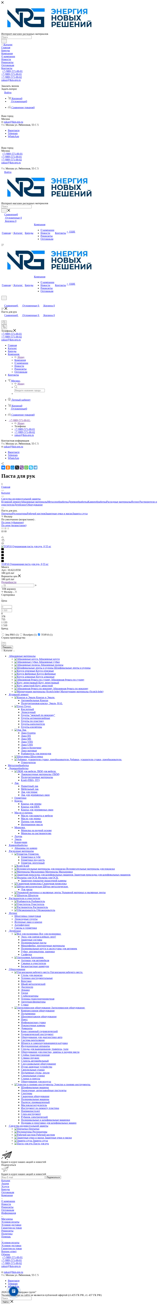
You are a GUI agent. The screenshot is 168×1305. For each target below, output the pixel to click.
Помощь (6, 1236)
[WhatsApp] (26, 467)
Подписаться (53, 1177)
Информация (8, 1213)
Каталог (5, 1180)
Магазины (7, 1219)
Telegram (13, 133)
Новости (6, 1204)
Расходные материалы (118, 501)
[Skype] (31, 467)
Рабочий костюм (36, 513)
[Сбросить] (3, 644)
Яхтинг (135, 501)
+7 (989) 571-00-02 (11, 77)
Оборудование (34, 504)
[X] (17, 467)
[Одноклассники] (8, 467)
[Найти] (4, 41)
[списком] (5, 528)
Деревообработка (78, 501)
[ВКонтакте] (3, 467)
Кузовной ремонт (11, 501)
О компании (8, 1201)
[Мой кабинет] (2, 302)
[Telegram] (35, 467)
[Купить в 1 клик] (2, 540)
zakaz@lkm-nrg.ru (11, 80)
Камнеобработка (97, 501)
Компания (20, 360)
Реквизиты (7, 1207)
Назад (21, 357)
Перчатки (6, 513)
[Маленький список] (2, 531)
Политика (6, 1233)
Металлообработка (57, 501)
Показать (7, 647)
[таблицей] (8, 528)
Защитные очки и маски (59, 513)
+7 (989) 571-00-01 (12, 71)
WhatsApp (13, 136)
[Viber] (22, 467)
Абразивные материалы (34, 501)
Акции (5, 1183)
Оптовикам (7, 1192)
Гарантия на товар (11, 1227)
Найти (6, 1302)
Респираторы (19, 513)
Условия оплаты (10, 1221)
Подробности (8, 582)
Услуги (5, 1186)
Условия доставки (11, 1224)
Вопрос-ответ (9, 1251)
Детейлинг (20, 504)
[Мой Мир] (12, 467)
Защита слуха (80, 513)
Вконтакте (14, 130)
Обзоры (5, 1254)
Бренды (5, 1189)
